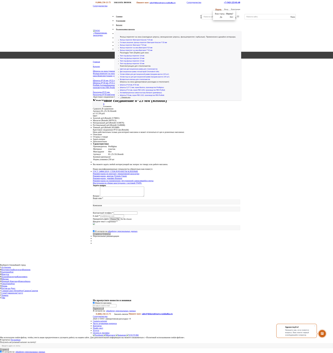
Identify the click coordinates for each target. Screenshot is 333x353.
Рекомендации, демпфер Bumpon (107, 178)
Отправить (4, 349)
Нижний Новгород (10, 281)
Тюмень (4, 295)
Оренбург (10, 284)
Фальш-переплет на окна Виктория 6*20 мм (136, 48)
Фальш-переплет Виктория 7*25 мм (133, 45)
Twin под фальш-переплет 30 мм (132, 63)
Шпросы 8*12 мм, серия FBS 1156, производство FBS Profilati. (142, 90)
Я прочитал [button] (5, 340)
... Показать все (125, 97)
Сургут (20, 293)
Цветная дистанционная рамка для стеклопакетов (138, 69)
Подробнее (16, 340)
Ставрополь (11, 293)
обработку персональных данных (122, 231)
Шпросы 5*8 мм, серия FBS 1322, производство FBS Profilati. (142, 95)
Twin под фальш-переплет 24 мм (132, 61)
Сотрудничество (194, 2)
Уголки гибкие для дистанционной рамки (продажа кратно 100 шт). (144, 74)
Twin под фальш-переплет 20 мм (132, 58)
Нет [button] (231, 17)
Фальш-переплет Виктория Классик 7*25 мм (136, 40)
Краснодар (12, 277)
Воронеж (26, 270)
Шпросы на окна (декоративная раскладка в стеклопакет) (144, 82)
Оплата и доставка (101, 333)
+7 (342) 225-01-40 (232, 2)
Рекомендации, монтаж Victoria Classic (110, 176)
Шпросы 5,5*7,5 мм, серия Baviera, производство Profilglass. (142, 87)
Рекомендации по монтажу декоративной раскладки (116, 174)
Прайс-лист (98, 328)
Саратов (34, 291)
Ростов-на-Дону (8, 288)
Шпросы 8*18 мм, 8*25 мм (129, 85)
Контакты (97, 326)
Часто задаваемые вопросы (105, 323)
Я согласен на (116, 231)
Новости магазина (103, 303)
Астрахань (6, 267)
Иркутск (5, 274)
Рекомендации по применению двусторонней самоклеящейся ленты (123, 181)
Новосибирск (24, 281)
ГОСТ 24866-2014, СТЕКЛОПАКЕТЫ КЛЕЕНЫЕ (115, 171)
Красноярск (22, 277)
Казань (4, 277)
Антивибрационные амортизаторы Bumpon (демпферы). (141, 93)
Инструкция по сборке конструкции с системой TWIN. (117, 183)
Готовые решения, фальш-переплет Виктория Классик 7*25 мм (143, 42)
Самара (4, 291)
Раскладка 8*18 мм (101, 94)
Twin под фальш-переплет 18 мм (132, 56)
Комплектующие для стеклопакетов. (135, 66)
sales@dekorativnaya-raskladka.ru (162, 3)
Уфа (3, 298)
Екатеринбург (7, 272)
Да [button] (221, 17)
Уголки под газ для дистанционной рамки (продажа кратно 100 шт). (145, 77)
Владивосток (7, 270)
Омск (4, 284)
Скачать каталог (100, 321)
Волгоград (17, 270)
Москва (5, 279)
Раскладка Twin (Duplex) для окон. (134, 53)
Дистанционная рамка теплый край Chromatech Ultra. (139, 72)
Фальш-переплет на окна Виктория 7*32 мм (136, 50)
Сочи (3, 293)
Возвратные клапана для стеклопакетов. (135, 79)
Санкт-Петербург (15, 291)
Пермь (4, 286)
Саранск (27, 291)
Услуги (96, 330)
